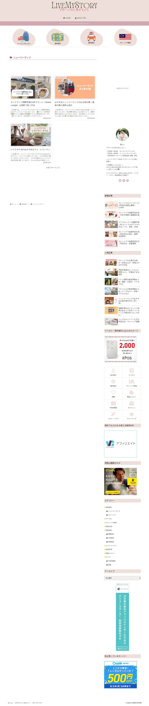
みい (122, 144)
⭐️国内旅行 (108, 530)
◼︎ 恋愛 (108, 565)
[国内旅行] (91, 38)
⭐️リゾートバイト (110, 545)
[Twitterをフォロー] (123, 180)
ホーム (10, 703)
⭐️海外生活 (108, 526)
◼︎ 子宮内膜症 (111, 561)
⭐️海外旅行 (108, 507)
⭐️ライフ (107, 557)
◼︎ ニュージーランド (113, 511)
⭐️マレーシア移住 (110, 522)
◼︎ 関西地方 (110, 534)
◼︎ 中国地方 (110, 538)
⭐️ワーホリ (108, 519)
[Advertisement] (53, 66)
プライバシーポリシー (22, 703)
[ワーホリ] (23, 38)
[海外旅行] (57, 38)
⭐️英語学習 (108, 549)
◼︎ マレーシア (111, 515)
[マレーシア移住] (125, 38)
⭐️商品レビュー (109, 553)
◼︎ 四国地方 (110, 542)
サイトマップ (37, 703)
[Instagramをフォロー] (127, 180)
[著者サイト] (120, 180)
